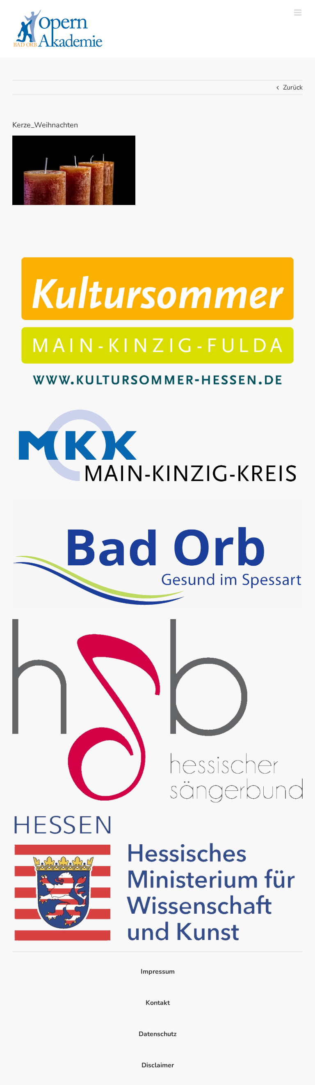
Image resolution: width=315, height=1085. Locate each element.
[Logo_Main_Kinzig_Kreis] (157, 405)
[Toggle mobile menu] (298, 12)
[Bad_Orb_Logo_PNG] (157, 500)
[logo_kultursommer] (157, 251)
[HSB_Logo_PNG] (157, 622)
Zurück (293, 87)
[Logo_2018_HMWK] (157, 814)
